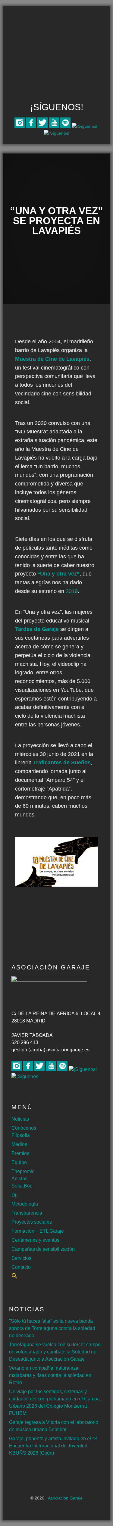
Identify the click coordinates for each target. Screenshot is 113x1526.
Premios (20, 1153)
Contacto (21, 1267)
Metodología (24, 1203)
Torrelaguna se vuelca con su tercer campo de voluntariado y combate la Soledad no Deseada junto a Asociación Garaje (55, 1352)
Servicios (21, 1258)
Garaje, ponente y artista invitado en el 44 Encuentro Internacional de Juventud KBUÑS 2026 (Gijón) (53, 1446)
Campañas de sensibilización (43, 1249)
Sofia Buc (21, 1185)
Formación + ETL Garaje (37, 1231)
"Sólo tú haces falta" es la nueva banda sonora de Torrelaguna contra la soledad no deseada (52, 1328)
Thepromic (22, 1171)
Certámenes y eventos (35, 1240)
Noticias (20, 1119)
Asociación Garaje (56, 29)
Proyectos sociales (31, 1222)
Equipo (19, 1162)
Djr (14, 1194)
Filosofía (20, 1135)
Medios (19, 1144)
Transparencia (26, 1212)
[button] (14, 1277)
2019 (72, 591)
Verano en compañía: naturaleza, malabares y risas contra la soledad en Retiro (50, 1375)
